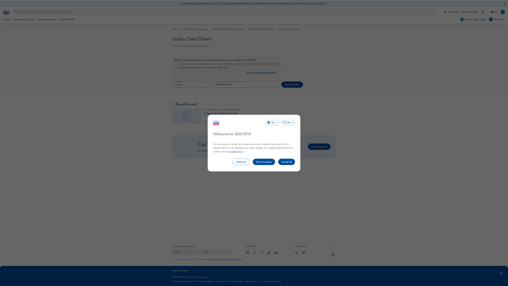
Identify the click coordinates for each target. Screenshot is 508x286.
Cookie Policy (236, 151)
